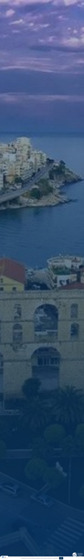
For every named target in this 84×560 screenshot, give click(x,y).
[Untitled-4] (77, 555)
